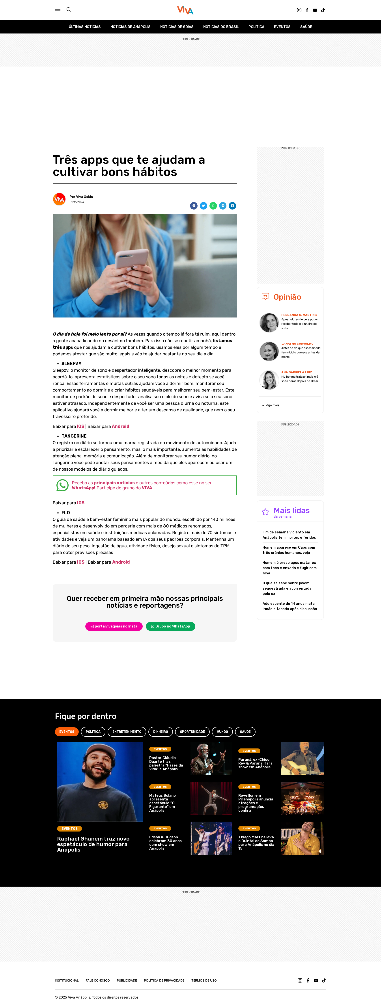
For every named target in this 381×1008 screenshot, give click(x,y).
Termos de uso (204, 980)
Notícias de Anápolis (130, 27)
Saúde (306, 27)
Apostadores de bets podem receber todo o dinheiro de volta (300, 324)
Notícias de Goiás (177, 27)
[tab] (67, 731)
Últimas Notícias (85, 27)
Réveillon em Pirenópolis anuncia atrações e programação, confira (255, 803)
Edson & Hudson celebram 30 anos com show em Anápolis (165, 842)
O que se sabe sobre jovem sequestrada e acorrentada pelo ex (287, 588)
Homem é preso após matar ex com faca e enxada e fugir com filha (290, 568)
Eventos (282, 27)
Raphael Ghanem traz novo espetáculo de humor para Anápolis (93, 844)
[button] (194, 206)
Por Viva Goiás (81, 197)
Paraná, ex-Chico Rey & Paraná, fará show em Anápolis (255, 763)
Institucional (67, 980)
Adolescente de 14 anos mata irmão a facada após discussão (290, 606)
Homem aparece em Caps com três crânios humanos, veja (289, 550)
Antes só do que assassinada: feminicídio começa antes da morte (301, 352)
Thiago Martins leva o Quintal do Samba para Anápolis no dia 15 (256, 842)
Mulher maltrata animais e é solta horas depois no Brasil (299, 379)
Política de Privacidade (164, 980)
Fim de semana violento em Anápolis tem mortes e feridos (289, 535)
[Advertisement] (190, 99)
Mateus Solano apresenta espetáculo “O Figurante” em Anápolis (162, 803)
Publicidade (127, 980)
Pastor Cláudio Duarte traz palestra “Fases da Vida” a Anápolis (166, 763)
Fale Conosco (98, 980)
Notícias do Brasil (221, 27)
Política (256, 27)
